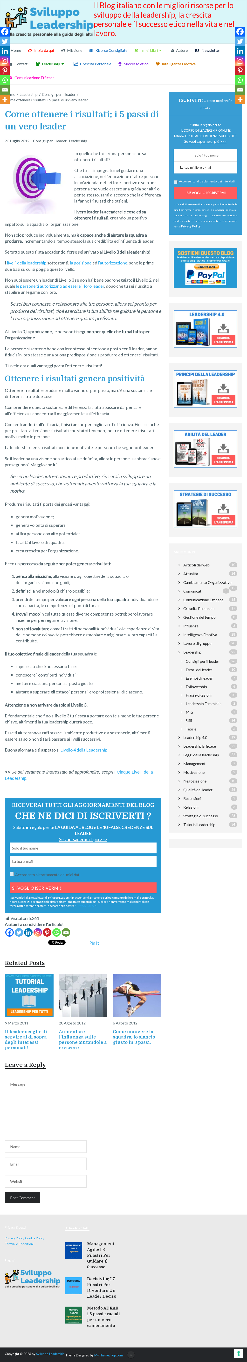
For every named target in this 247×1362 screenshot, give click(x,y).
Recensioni (192, 798)
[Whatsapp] (56, 932)
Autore (181, 50)
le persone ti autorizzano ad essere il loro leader (60, 286)
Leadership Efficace (199, 746)
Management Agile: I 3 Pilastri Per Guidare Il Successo (101, 1255)
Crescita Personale (95, 63)
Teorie (191, 729)
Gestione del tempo (199, 617)
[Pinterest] (47, 932)
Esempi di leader (199, 678)
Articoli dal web (196, 565)
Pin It (94, 943)
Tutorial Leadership (199, 824)
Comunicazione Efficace (34, 77)
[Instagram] (38, 932)
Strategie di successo (200, 815)
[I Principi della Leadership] (205, 349)
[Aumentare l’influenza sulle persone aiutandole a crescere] (83, 995)
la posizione (81, 262)
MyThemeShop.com (108, 1355)
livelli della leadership (27, 262)
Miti (189, 712)
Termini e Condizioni (19, 1244)
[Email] (66, 932)
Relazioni (191, 807)
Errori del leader (199, 669)
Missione (74, 50)
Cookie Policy (34, 1238)
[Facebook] (9, 932)
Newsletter (210, 50)
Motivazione (194, 772)
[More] (5, 99)
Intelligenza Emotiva (178, 63)
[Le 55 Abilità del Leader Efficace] (205, 469)
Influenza (191, 626)
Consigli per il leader (50, 140)
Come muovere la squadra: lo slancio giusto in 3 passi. (134, 1037)
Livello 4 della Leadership (83, 749)
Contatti (21, 63)
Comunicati (192, 591)
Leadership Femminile (203, 703)
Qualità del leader (198, 789)
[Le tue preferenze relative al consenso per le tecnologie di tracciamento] (238, 1353)
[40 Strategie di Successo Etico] (205, 529)
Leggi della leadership (201, 754)
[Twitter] (19, 932)
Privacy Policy (85, 906)
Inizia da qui (44, 50)
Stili (189, 720)
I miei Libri (149, 50)
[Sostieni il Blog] (205, 289)
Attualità (190, 573)
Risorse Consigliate (111, 50)
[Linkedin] (28, 932)
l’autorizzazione (112, 262)
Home (15, 50)
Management (194, 763)
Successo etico (136, 63)
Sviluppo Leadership (50, 1354)
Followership (196, 686)
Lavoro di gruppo (197, 643)
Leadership (50, 63)
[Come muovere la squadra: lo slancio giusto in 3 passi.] (137, 995)
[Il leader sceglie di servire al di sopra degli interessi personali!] (29, 995)
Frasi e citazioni (199, 695)
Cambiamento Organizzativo (207, 582)
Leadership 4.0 (195, 737)
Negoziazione (194, 781)
